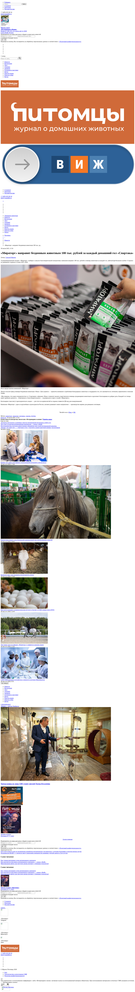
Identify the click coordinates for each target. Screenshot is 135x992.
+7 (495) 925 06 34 (6, 196)
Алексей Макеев (10, 257)
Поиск (6, 232)
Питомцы (7, 235)
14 (2, 39)
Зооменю (7, 68)
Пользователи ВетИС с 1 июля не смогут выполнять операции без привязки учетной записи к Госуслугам (34, 853)
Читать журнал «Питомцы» (10, 887)
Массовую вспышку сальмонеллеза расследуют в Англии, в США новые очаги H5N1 (27, 610)
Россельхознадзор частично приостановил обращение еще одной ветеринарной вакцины (29, 426)
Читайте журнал (6, 834)
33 (4, 896)
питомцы (22, 416)
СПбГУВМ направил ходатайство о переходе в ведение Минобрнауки (23, 680)
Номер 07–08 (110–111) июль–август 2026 (14, 31)
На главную (4, 683)
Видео (6, 77)
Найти (24, 4)
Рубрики (7, 2)
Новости (7, 62)
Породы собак (8, 75)
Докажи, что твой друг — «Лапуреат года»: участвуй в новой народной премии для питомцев (30, 427)
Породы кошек (9, 73)
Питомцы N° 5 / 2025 (7, 836)
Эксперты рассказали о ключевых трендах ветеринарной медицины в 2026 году (26, 422)
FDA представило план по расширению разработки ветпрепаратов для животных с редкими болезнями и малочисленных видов (41, 851)
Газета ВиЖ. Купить (7, 32)
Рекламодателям (9, 9)
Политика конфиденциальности (14, 976)
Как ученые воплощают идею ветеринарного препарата (18, 860)
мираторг (15, 416)
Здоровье (7, 67)
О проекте (7, 6)
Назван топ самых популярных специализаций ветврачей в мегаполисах (23, 462)
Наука (6, 72)
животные (9, 416)
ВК (74, 412)
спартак (28, 416)
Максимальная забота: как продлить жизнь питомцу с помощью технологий (25, 863)
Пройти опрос (47, 419)
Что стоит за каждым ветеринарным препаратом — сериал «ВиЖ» (22, 424)
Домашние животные (11, 215)
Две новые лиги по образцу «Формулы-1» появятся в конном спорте (22, 645)
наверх (3, 908)
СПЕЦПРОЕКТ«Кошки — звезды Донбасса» (10, 705)
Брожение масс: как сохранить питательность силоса (17, 575)
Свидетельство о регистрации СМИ (15, 974)
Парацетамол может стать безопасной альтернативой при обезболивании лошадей (26, 540)
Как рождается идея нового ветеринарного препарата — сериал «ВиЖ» (23, 862)
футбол (33, 416)
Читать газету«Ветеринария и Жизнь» (9, 28)
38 (2, 846)
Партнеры (7, 7)
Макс (70, 412)
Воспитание (8, 63)
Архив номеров (67, 839)
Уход (5, 65)
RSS (5, 972)
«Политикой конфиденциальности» (70, 41)
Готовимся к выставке (11, 70)
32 (5, 39)
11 (5, 846)
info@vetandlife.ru (6, 14)
